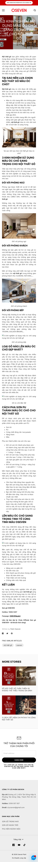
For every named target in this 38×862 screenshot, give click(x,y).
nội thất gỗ (8, 645)
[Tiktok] (24, 845)
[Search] (35, 10)
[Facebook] (13, 845)
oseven (19, 645)
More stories (11, 661)
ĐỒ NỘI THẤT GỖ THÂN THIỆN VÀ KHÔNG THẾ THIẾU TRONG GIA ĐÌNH (17, 689)
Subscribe (19, 760)
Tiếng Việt (17, 839)
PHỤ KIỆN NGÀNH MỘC (11, 829)
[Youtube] (19, 845)
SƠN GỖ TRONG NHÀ (10, 821)
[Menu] (3, 10)
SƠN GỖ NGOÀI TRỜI (10, 825)
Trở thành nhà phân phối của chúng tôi (19, 2)
